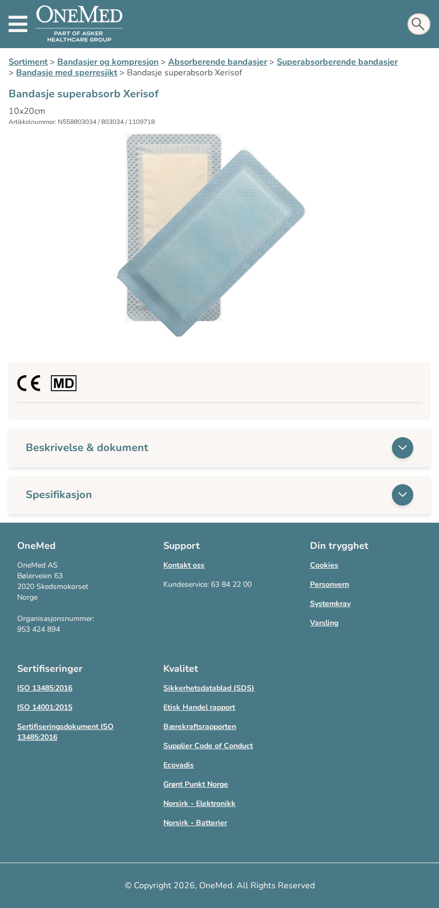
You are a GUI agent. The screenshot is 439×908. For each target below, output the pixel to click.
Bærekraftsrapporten (199, 726)
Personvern (329, 584)
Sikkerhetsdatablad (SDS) (208, 688)
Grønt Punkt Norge (195, 784)
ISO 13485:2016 (44, 688)
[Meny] (18, 24)
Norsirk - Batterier (195, 823)
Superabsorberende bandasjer (337, 62)
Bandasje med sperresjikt (66, 73)
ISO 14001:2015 (44, 707)
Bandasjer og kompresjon (107, 62)
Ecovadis (178, 765)
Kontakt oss (184, 565)
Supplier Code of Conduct (208, 746)
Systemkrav (330, 604)
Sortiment (28, 62)
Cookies (324, 565)
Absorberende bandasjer (217, 62)
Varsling (324, 623)
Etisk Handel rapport (199, 707)
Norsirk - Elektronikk (199, 803)
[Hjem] (79, 24)
